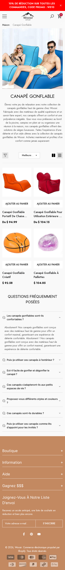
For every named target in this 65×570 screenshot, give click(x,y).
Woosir (18, 547)
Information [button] (12, 462)
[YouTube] (39, 534)
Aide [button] (6, 474)
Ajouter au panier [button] (16, 203)
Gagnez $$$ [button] (12, 486)
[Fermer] (61, 5)
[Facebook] (24, 534)
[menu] (4, 16)
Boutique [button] (10, 451)
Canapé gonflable (22, 25)
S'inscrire (49, 523)
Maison (6, 25)
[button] (52, 16)
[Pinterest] (31, 534)
